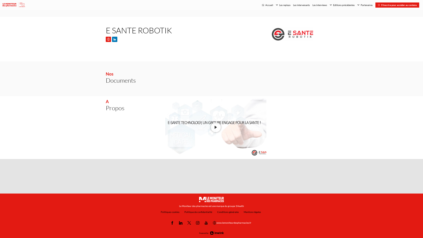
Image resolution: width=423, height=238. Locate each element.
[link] (267, 5)
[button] (397, 5)
